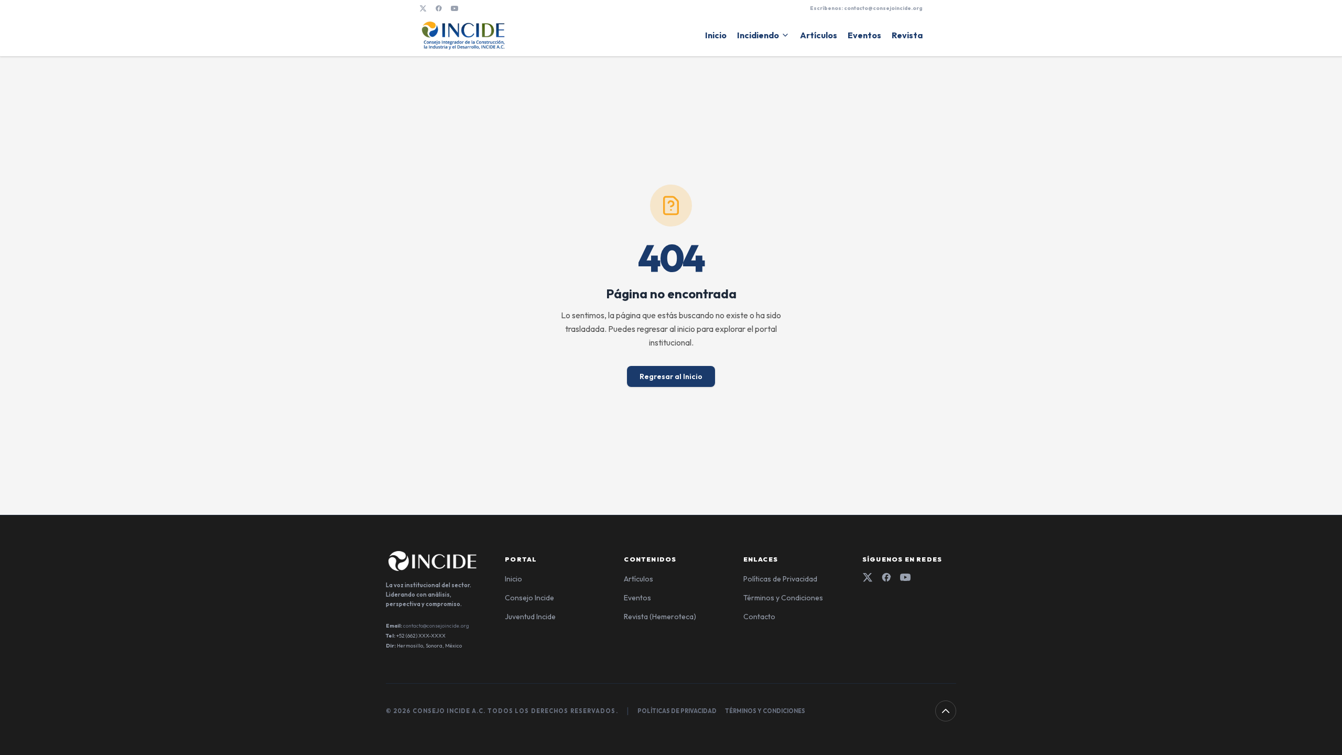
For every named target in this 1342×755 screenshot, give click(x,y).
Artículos (818, 35)
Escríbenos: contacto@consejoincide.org (866, 8)
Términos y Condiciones (783, 597)
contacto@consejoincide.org (436, 625)
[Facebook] (438, 8)
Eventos (864, 35)
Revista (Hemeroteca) (660, 616)
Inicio (716, 35)
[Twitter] (867, 577)
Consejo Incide (529, 597)
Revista (907, 35)
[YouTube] (454, 8)
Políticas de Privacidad (780, 579)
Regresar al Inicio (671, 376)
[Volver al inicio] (945, 710)
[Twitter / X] (423, 8)
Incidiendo (758, 35)
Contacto (759, 616)
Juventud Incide (530, 616)
